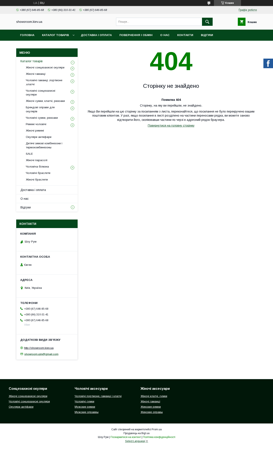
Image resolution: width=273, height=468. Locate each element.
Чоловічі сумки (84, 401)
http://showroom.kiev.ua (39, 348)
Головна (27, 35)
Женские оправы (152, 412)
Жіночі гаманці (35, 73)
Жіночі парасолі (36, 160)
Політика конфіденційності (159, 437)
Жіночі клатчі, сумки (154, 396)
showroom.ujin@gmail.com (41, 353)
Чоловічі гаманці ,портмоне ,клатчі (44, 82)
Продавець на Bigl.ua (136, 433)
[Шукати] (207, 22)
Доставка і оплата (96, 35)
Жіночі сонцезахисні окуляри (45, 67)
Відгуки (207, 35)
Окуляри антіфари (21, 406)
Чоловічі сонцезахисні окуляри (40, 92)
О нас (165, 35)
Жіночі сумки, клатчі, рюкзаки (45, 101)
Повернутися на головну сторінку (171, 125)
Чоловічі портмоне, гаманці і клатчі (98, 396)
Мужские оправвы (87, 412)
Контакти (185, 35)
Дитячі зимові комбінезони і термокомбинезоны (44, 145)
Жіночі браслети (37, 179)
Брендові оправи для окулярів (40, 109)
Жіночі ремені (35, 130)
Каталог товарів (55, 35)
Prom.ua (157, 429)
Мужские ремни (85, 406)
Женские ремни (151, 406)
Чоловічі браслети (38, 173)
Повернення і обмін (135, 35)
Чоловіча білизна (37, 166)
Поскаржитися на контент (125, 437)
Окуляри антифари (38, 137)
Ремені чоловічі (36, 124)
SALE (29, 153)
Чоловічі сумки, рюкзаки (42, 117)
